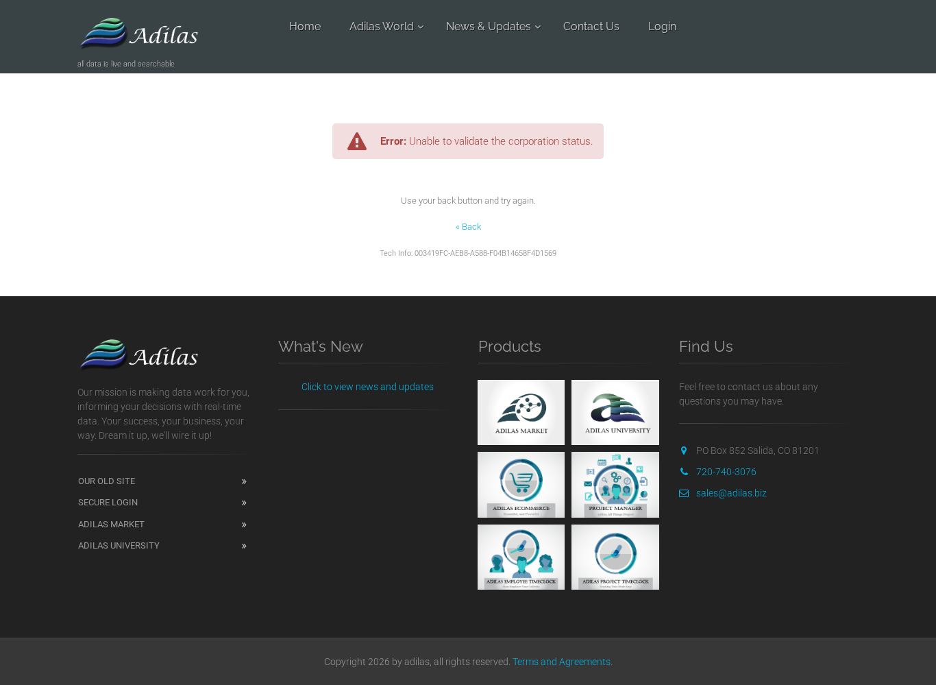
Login (662, 26)
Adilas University (119, 545)
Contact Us (591, 26)
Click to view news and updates (367, 386)
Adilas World (381, 26)
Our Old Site (106, 481)
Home (305, 26)
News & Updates (488, 26)
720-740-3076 (726, 471)
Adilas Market (111, 524)
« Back (468, 226)
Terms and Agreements (562, 661)
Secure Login (108, 502)
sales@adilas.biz (731, 493)
